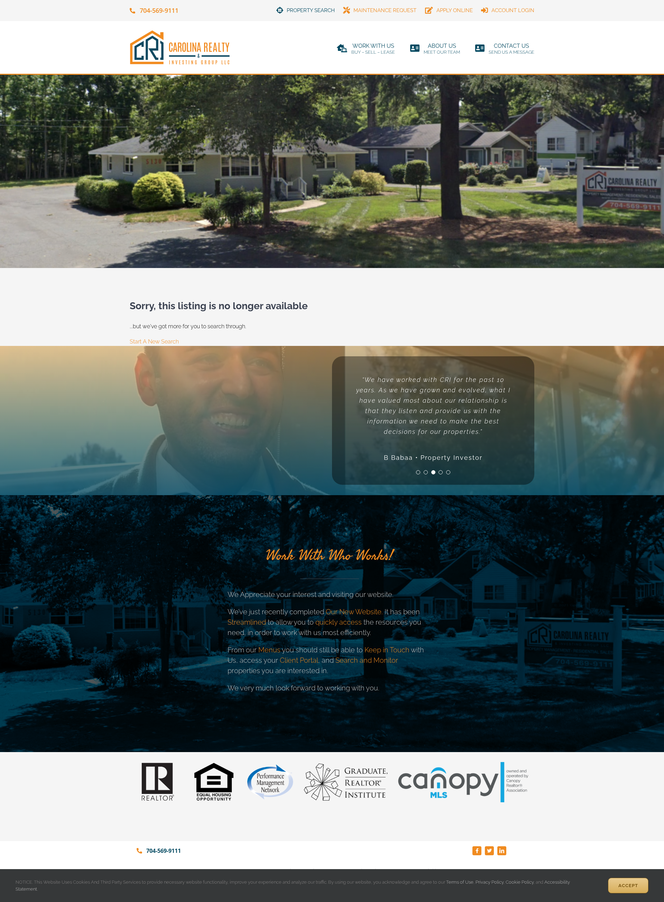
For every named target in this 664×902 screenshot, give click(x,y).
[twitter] (489, 850)
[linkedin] (501, 850)
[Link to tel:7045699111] (132, 11)
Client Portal (299, 660)
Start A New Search (154, 341)
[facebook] (476, 850)
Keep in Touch (387, 650)
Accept (628, 885)
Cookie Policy (520, 882)
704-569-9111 (159, 10)
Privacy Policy (490, 882)
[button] (418, 472)
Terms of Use (459, 882)
